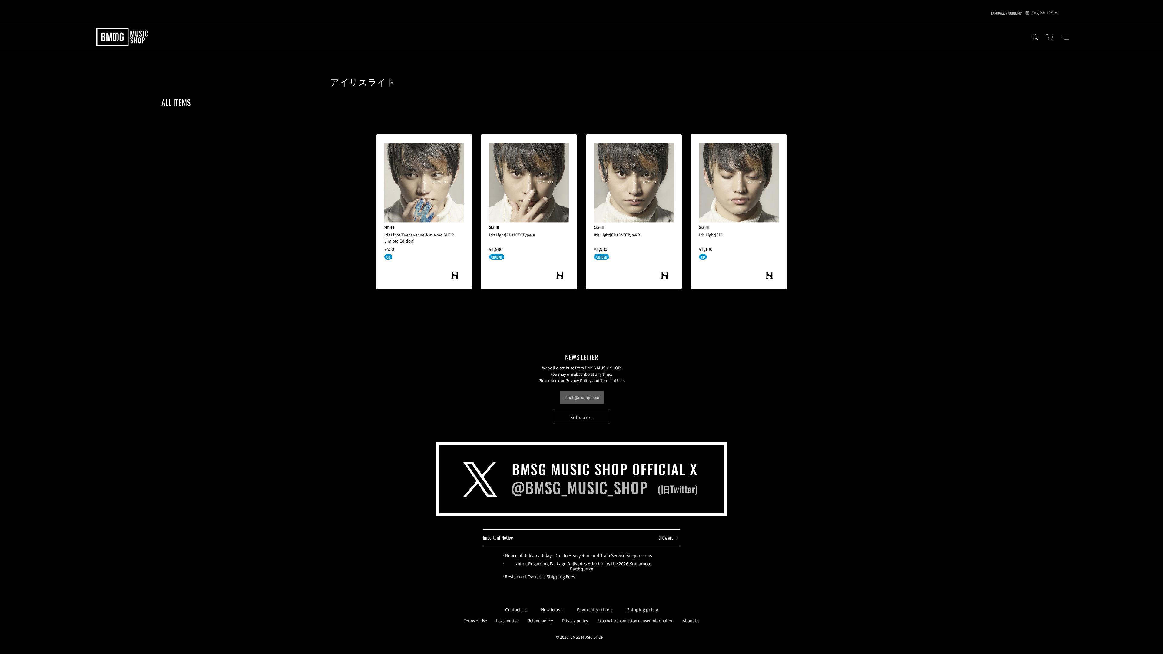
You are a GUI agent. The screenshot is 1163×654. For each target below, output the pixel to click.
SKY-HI (389, 227)
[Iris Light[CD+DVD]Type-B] (634, 183)
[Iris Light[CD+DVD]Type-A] (529, 183)
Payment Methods (595, 609)
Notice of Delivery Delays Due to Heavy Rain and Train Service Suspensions (578, 555)
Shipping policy (642, 609)
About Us (691, 620)
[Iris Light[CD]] (739, 183)
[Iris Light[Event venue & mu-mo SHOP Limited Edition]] (424, 183)
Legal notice (507, 620)
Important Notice (578, 537)
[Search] (1034, 38)
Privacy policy (575, 620)
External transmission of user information (635, 620)
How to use (552, 609)
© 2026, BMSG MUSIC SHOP (580, 636)
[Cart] (1050, 38)
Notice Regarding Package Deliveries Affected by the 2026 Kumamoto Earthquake (583, 566)
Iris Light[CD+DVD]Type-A (512, 235)
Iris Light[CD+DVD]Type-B (617, 235)
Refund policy (540, 620)
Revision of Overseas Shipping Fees (540, 576)
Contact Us (516, 609)
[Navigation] (1065, 38)
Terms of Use (475, 620)
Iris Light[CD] (711, 235)
